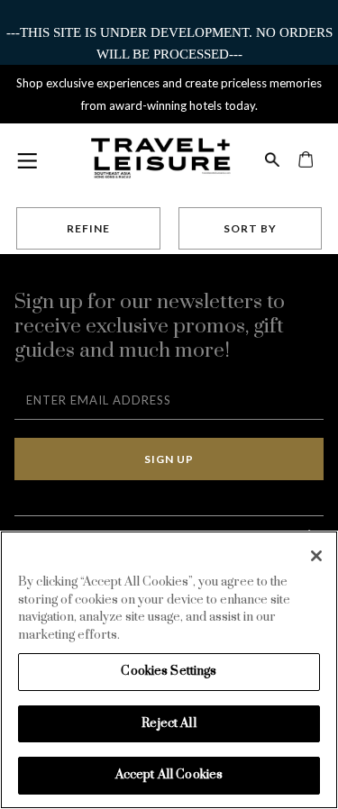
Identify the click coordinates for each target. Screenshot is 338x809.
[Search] (272, 157)
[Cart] (305, 157)
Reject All (169, 723)
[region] (169, 670)
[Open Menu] (26, 160)
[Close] (316, 556)
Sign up (169, 459)
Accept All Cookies (169, 775)
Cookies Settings (168, 671)
